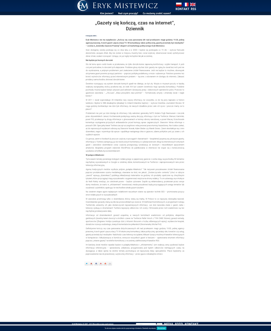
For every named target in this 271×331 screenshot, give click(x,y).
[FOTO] (179, 324)
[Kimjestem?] (106, 13)
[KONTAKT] (182, 9)
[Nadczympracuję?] (128, 13)
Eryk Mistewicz (77, 324)
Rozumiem (161, 328)
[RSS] (193, 9)
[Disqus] (135, 294)
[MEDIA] (168, 324)
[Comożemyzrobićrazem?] (157, 13)
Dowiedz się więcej (149, 328)
